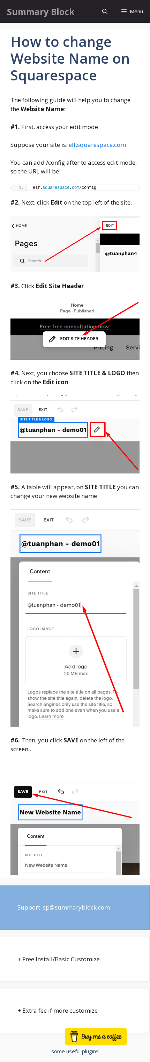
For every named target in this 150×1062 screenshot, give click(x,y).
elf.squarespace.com (97, 145)
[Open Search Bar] (104, 11)
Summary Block (41, 11)
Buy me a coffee (104, 1040)
